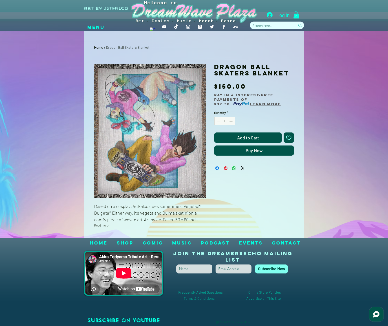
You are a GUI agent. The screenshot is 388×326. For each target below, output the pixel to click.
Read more (101, 225)
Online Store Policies (264, 292)
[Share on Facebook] (217, 168)
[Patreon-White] (152, 30)
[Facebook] (223, 26)
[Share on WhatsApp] (234, 168)
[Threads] (200, 26)
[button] (296, 14)
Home (98, 47)
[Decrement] (217, 121)
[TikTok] (176, 26)
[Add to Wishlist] (289, 137)
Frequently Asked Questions (208, 292)
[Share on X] (242, 168)
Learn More (265, 104)
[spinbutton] (224, 121)
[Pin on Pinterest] (225, 168)
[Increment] (231, 121)
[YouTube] (164, 26)
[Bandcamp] (235, 26)
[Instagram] (188, 26)
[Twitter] (211, 26)
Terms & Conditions (207, 298)
